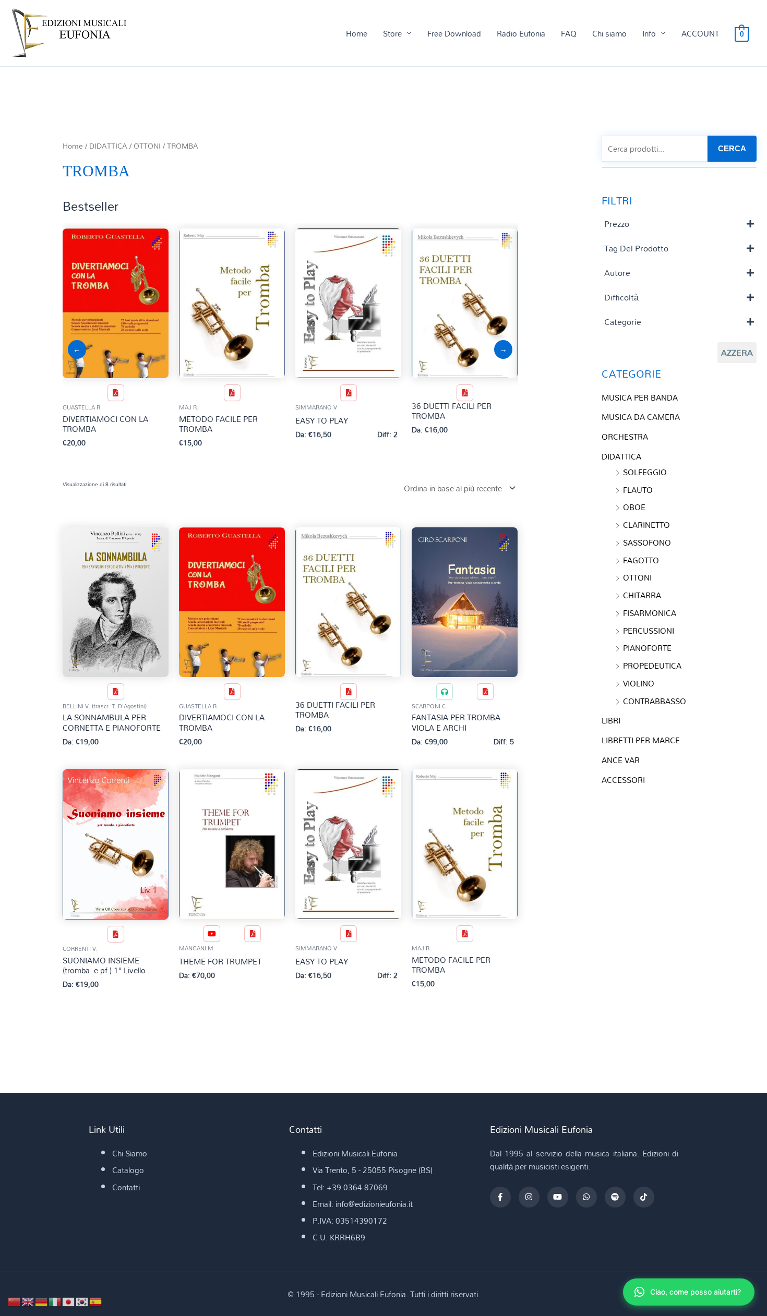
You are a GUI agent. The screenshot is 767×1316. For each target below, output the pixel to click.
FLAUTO (638, 490)
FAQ (569, 33)
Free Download (454, 33)
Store (392, 33)
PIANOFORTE (647, 648)
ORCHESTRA (625, 436)
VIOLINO (638, 683)
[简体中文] (14, 1301)
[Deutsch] (42, 1301)
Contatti (126, 1187)
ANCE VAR (621, 760)
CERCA (732, 148)
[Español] (96, 1301)
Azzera (737, 352)
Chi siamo (609, 33)
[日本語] (69, 1301)
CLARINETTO (646, 525)
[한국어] (82, 1301)
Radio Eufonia (521, 33)
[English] (28, 1301)
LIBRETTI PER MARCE (641, 740)
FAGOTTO (641, 560)
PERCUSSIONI (648, 630)
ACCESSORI (623, 780)
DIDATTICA (108, 146)
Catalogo (128, 1170)
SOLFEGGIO (645, 472)
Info (649, 33)
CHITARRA (642, 595)
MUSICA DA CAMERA (641, 417)
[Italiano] (55, 1301)
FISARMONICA (649, 613)
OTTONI (147, 146)
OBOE (634, 507)
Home (356, 33)
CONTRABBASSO (654, 701)
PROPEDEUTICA (652, 665)
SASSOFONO (647, 542)
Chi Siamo (129, 1153)
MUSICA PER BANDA (640, 397)
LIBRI (611, 720)
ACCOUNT (700, 33)
